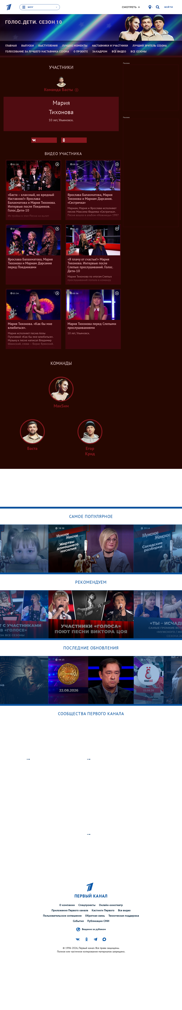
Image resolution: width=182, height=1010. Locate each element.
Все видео (124, 910)
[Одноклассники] (74, 140)
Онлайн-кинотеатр (111, 905)
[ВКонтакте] (44, 140)
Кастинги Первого (103, 910)
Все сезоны (139, 51)
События (78, 921)
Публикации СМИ (98, 921)
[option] (91, 548)
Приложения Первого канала (70, 910)
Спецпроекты (86, 905)
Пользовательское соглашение (62, 915)
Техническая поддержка (123, 915)
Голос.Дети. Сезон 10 (33, 22)
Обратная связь (95, 915)
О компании (67, 905)
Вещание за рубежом (94, 929)
